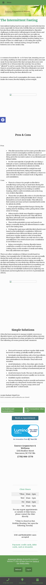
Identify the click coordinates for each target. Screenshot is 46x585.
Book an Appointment (25, 418)
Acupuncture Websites (15, 559)
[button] (3, 120)
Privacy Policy (24, 563)
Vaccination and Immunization (8, 410)
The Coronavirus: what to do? (34, 410)
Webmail (18, 569)
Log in (29, 569)
